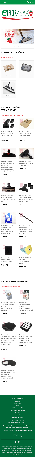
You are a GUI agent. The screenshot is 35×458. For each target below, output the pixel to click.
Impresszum (17, 412)
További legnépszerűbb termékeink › (12, 115)
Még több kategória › (7, 57)
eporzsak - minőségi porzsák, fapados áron (19, 446)
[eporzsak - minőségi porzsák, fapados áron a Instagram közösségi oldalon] (19, 442)
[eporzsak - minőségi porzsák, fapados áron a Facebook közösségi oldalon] (16, 442)
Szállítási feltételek (17, 408)
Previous (2, 36)
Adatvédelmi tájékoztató (17, 410)
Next (32, 36)
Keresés (17, 401)
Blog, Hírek (17, 403)
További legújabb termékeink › (10, 286)
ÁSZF (17, 405)
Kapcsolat (17, 414)
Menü (5, 2)
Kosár (32, 2)
